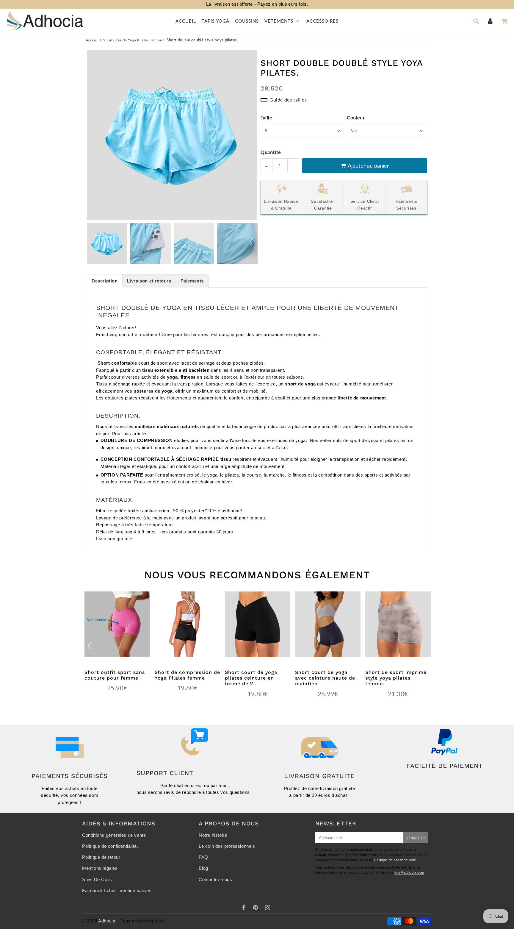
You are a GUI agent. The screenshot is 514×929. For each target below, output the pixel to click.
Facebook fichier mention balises (116, 890)
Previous (94, 133)
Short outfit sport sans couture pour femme (114, 675)
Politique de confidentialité (395, 860)
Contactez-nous (215, 879)
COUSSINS (247, 21)
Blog (203, 868)
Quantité (271, 152)
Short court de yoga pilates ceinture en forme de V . (251, 677)
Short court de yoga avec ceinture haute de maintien (325, 677)
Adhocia (106, 921)
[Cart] (504, 21)
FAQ (203, 857)
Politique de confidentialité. (110, 846)
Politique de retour (101, 857)
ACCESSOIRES (322, 21)
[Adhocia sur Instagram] (268, 908)
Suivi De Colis (97, 879)
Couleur (356, 117)
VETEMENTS (279, 21)
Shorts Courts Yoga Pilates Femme (132, 40)
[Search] (476, 21)
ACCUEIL (185, 21)
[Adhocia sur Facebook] (244, 908)
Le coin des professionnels (227, 846)
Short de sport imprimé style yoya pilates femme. (396, 677)
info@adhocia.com (409, 872)
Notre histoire (213, 835)
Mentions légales (100, 868)
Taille (266, 117)
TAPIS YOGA (215, 21)
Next (250, 133)
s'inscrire (415, 837)
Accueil (92, 40)
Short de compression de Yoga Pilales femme (187, 675)
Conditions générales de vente (114, 835)
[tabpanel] (107, 243)
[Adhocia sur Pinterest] (256, 908)
